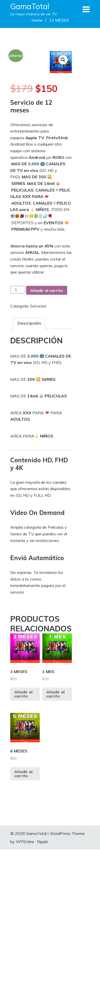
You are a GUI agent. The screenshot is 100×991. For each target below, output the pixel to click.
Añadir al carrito (46, 290)
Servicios (38, 306)
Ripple (42, 841)
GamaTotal (29, 6)
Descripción (29, 323)
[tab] (29, 323)
